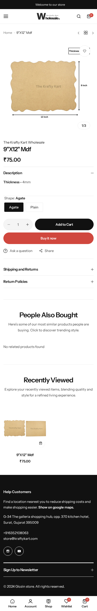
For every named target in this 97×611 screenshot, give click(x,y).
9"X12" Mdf (25, 455)
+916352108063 (15, 533)
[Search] (79, 16)
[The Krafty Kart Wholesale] (48, 16)
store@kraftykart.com (20, 538)
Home (7, 33)
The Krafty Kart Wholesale (23, 142)
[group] (48, 87)
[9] (25, 428)
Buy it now (48, 238)
